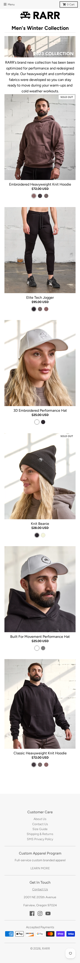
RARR (46, 948)
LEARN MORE (40, 868)
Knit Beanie (40, 524)
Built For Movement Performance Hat (40, 636)
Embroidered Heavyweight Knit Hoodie (40, 184)
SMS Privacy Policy (40, 839)
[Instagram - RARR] (40, 913)
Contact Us (40, 824)
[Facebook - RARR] (32, 913)
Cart (71, 4)
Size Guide (40, 829)
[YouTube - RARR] (48, 913)
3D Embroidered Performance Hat (40, 410)
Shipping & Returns (40, 834)
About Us (40, 819)
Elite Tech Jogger (40, 297)
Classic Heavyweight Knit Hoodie (40, 753)
